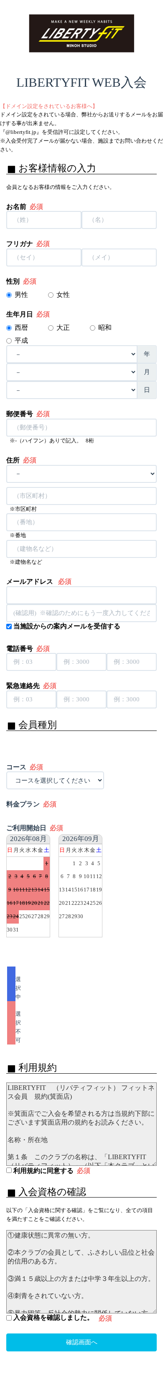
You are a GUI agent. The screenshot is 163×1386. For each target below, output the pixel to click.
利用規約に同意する (51, 1171)
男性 (21, 295)
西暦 (22, 327)
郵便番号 (28, 414)
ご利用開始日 (34, 828)
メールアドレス (38, 581)
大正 (63, 327)
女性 (63, 295)
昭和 (105, 327)
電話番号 (28, 649)
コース (24, 767)
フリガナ (28, 244)
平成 (22, 340)
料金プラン (31, 804)
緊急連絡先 (31, 686)
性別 (21, 281)
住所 (21, 460)
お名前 (24, 207)
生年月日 (28, 314)
